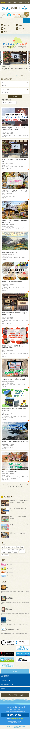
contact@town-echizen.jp (17, 718)
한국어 (27, 2)
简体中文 (15, 2)
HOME (17, 75)
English (9, 2)
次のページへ (23, 484)
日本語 (3, 2)
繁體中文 (21, 2)
